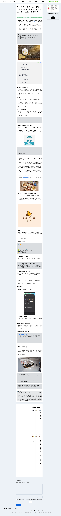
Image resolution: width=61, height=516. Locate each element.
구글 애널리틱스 (25, 177)
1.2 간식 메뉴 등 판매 (23, 67)
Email (27, 497)
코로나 (33, 21)
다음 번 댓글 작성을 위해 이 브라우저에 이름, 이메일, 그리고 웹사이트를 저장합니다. (29, 499)
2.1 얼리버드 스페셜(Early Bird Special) (26, 70)
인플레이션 (27, 22)
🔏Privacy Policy (33, 510)
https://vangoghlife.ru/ (22, 334)
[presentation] (33, 410)
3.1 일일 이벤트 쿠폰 (22, 74)
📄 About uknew (38, 510)
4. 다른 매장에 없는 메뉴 (23, 79)
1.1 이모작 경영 (5, 8)
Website (36, 497)
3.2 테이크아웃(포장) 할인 (23, 75)
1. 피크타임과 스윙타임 (23, 64)
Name (17, 497)
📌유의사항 (42, 510)
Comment (18, 485)
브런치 (21, 113)
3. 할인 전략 (21, 73)
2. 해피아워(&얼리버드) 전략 (24, 69)
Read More (53, 18)
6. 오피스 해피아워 (22, 82)
